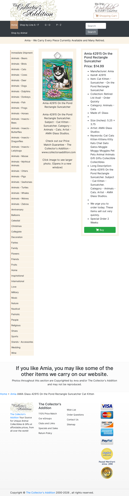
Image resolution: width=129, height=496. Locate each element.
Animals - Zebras (20, 204)
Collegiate (16, 231)
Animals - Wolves (20, 198)
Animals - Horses (19, 113)
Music (14, 297)
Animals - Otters (19, 171)
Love (13, 286)
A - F (29, 24)
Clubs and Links (47, 423)
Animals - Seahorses (21, 182)
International (17, 281)
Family (14, 248)
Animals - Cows (19, 74)
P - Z (58, 24)
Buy (101, 229)
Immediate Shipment (22, 52)
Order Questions (75, 414)
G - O (47, 24)
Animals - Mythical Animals (20, 163)
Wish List (71, 409)
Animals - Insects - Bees (20, 121)
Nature (14, 303)
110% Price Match (48, 413)
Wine (13, 353)
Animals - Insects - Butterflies (20, 130)
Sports (14, 336)
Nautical (15, 308)
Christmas (16, 226)
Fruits (14, 264)
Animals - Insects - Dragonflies (20, 139)
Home (14, 24)
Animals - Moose (19, 156)
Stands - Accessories (22, 341)
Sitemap (71, 424)
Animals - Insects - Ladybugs (20, 148)
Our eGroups (45, 418)
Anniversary (17, 209)
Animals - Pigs (18, 176)
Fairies (14, 242)
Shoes (14, 330)
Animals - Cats (18, 69)
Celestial (15, 220)
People (14, 319)
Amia (76, 380)
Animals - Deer (18, 80)
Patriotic (15, 314)
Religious (15, 325)
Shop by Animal (19, 33)
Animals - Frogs (19, 108)
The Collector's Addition (40, 492)
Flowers (15, 253)
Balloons (15, 215)
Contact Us (72, 419)
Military (15, 292)
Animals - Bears (19, 58)
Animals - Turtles (19, 187)
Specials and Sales (48, 428)
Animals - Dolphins (20, 91)
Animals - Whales (20, 193)
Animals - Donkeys (20, 96)
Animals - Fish (18, 102)
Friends (15, 259)
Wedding (15, 347)
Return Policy (45, 433)
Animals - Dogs (19, 85)
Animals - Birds (19, 63)
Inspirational (17, 275)
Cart (108, 15)
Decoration (16, 237)
